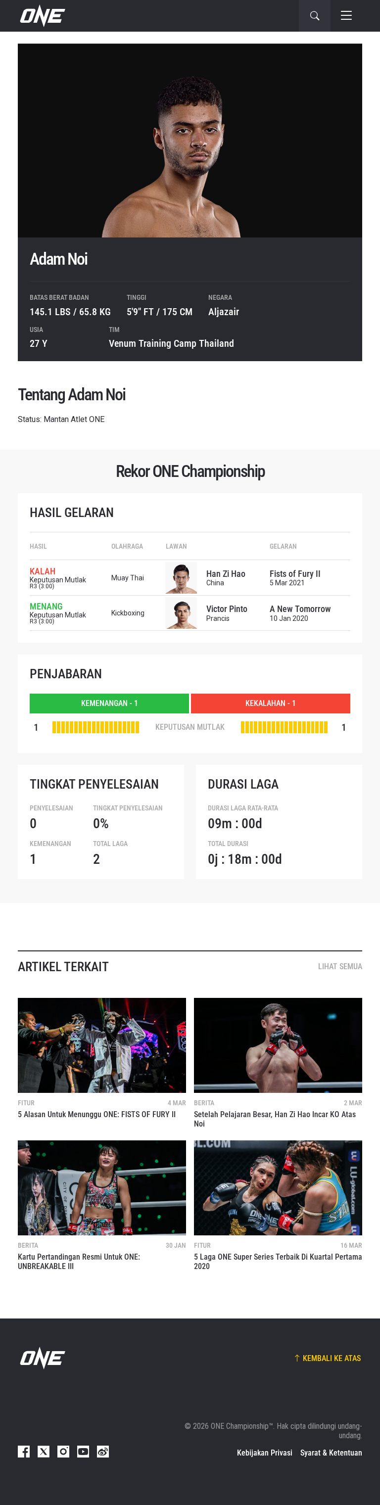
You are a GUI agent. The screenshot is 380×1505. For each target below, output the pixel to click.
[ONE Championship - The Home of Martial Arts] (41, 16)
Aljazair (223, 312)
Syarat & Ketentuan (331, 1453)
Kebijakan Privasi (264, 1453)
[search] (315, 16)
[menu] (346, 15)
